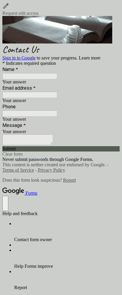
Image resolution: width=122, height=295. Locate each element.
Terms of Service (18, 170)
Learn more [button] (89, 57)
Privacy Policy (51, 170)
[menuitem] (67, 231)
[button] (61, 9)
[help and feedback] (5, 203)
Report (69, 180)
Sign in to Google (19, 57)
